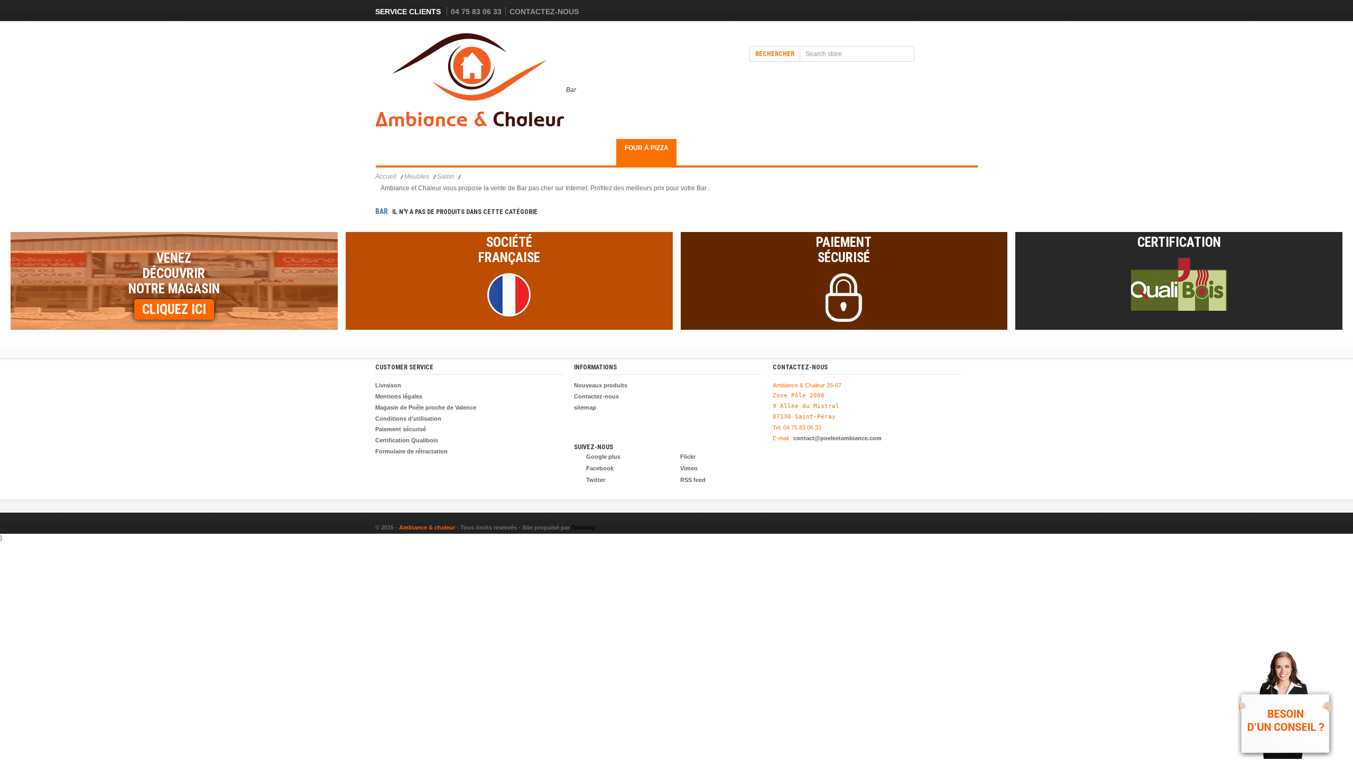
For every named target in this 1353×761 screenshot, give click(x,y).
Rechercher (774, 54)
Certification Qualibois (406, 440)
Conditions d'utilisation (408, 418)
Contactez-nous (544, 11)
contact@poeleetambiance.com (837, 438)
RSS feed (693, 480)
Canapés (465, 148)
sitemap (585, 407)
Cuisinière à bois (586, 151)
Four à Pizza (647, 148)
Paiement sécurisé (400, 429)
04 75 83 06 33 (476, 11)
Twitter (595, 480)
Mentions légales (398, 396)
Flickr (688, 456)
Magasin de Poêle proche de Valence (425, 407)
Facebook (600, 468)
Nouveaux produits (600, 385)
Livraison (388, 385)
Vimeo (689, 468)
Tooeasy (583, 527)
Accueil (385, 176)
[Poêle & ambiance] (470, 83)
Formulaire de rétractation (411, 451)
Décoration (526, 148)
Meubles (405, 148)
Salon (445, 176)
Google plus (603, 456)
